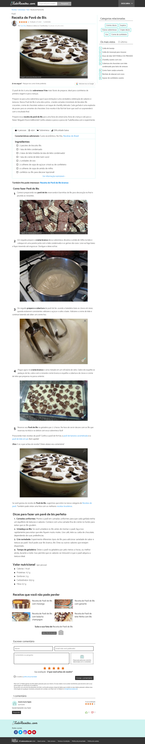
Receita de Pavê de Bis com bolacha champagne (42, 616)
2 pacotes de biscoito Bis (30, 145)
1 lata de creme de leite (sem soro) (34, 157)
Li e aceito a (26, 677)
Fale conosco (51, 741)
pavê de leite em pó (20, 439)
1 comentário (47, 22)
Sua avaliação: (40, 672)
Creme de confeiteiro (119, 34)
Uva (106, 34)
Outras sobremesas (109, 29)
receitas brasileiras (64, 506)
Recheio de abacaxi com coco (113, 74)
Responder (16, 712)
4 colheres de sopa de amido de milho (36, 168)
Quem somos (41, 741)
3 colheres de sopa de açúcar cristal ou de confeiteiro (42, 164)
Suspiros (123, 25)
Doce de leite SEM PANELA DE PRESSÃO (117, 56)
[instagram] (25, 732)
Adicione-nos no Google (86, 84)
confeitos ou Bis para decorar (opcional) (36, 172)
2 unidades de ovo (27, 161)
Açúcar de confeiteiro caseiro (113, 78)
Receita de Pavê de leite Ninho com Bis (83, 615)
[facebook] (16, 732)
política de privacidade (30, 677)
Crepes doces (125, 29)
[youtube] (30, 732)
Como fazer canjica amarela (112, 70)
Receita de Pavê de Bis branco (54, 183)
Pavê (27, 10)
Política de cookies (93, 741)
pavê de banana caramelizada (75, 436)
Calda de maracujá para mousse (114, 52)
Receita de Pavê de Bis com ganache (85, 602)
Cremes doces (111, 25)
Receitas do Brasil (71, 136)
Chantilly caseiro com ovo (112, 59)
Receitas (14, 10)
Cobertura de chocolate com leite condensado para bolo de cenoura (115, 65)
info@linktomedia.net (71, 689)
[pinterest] (34, 732)
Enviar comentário (84, 678)
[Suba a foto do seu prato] (61, 633)
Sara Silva (23, 26)
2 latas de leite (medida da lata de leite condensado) (42, 153)
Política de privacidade (78, 741)
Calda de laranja (108, 48)
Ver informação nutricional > (53, 176)
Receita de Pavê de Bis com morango (42, 602)
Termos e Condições (64, 741)
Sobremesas (21, 10)
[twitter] (20, 732)
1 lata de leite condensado (30, 149)
